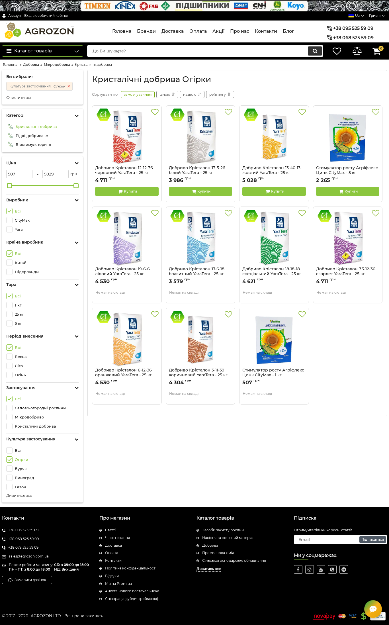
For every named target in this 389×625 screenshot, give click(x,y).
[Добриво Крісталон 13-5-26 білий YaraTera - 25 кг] (200, 137)
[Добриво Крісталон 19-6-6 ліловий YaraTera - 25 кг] (127, 238)
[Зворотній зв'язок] (373, 609)
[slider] (9, 185)
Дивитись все (19, 495)
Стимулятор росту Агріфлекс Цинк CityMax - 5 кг (347, 173)
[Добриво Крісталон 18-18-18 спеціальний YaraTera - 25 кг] (274, 238)
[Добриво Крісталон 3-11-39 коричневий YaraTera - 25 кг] (200, 339)
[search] (315, 51)
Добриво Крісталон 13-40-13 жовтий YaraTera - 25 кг (271, 173)
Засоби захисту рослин (223, 530)
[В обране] (155, 112)
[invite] (332, 569)
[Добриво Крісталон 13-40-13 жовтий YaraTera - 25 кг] (274, 137)
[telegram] (343, 569)
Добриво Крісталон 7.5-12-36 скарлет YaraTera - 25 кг (345, 274)
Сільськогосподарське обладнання (234, 560)
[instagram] (309, 569)
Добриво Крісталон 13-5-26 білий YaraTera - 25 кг (197, 173)
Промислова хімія (218, 553)
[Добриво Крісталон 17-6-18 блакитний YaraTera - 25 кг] (200, 238)
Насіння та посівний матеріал (228, 538)
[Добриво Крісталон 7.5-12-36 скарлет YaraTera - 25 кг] (348, 238)
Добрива (210, 545)
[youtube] (321, 569)
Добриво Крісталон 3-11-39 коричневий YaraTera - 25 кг (198, 375)
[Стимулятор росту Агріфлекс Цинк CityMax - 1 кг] (274, 339)
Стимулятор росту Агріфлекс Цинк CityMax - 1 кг (273, 375)
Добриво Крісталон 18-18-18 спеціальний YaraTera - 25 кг (271, 274)
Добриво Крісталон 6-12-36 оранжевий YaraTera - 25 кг (123, 375)
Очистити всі (18, 97)
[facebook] (298, 569)
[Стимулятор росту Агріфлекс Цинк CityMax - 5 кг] (348, 137)
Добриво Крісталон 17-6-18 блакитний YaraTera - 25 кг (196, 274)
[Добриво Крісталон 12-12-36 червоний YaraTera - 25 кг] (127, 137)
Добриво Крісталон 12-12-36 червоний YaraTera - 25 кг (124, 173)
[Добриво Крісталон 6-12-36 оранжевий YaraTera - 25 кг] (127, 339)
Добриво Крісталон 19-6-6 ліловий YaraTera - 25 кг (122, 274)
